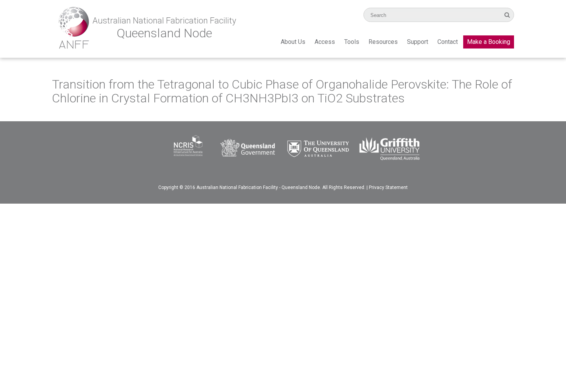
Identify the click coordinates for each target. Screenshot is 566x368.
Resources (383, 41)
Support (417, 41)
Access (325, 41)
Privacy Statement (388, 187)
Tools (351, 41)
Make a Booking (488, 41)
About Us (293, 41)
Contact (447, 41)
